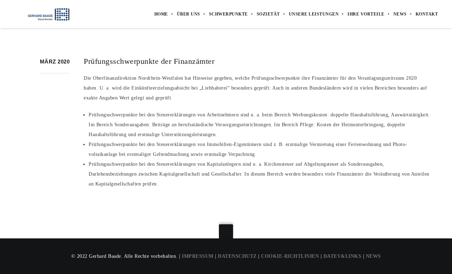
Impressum (198, 256)
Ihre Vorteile (366, 14)
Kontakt (427, 14)
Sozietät (268, 14)
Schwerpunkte (228, 14)
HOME (161, 14)
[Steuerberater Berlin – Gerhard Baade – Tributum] (43, 14)
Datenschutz (237, 256)
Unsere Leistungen (314, 14)
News (400, 14)
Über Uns (188, 14)
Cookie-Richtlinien (290, 256)
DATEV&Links (342, 256)
